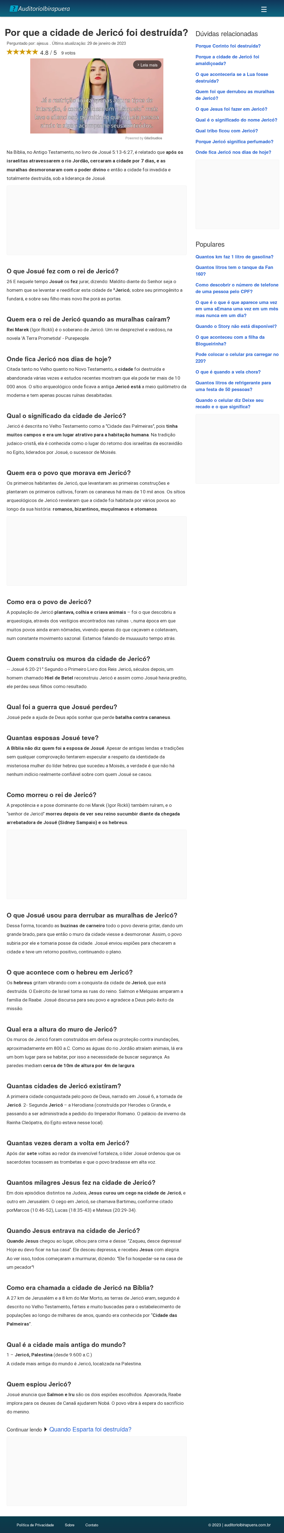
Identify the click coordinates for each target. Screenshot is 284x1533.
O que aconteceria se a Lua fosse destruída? (232, 77)
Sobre (69, 1524)
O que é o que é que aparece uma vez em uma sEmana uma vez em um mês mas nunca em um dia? (237, 309)
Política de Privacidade (35, 1524)
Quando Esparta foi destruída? (90, 1429)
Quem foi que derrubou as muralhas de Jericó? (235, 94)
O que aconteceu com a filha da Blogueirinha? (230, 340)
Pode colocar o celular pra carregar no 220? (237, 357)
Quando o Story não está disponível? (236, 326)
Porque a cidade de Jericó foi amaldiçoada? (227, 59)
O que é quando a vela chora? (228, 371)
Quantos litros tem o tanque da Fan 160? (234, 270)
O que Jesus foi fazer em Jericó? (231, 108)
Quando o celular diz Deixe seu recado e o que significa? (229, 403)
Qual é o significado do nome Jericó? (236, 119)
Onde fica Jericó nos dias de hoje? (233, 152)
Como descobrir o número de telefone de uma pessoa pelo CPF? (237, 288)
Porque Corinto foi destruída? (228, 45)
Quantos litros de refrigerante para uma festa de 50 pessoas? (233, 385)
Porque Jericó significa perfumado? (234, 141)
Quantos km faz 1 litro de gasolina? (234, 256)
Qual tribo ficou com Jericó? (227, 130)
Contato (91, 1524)
